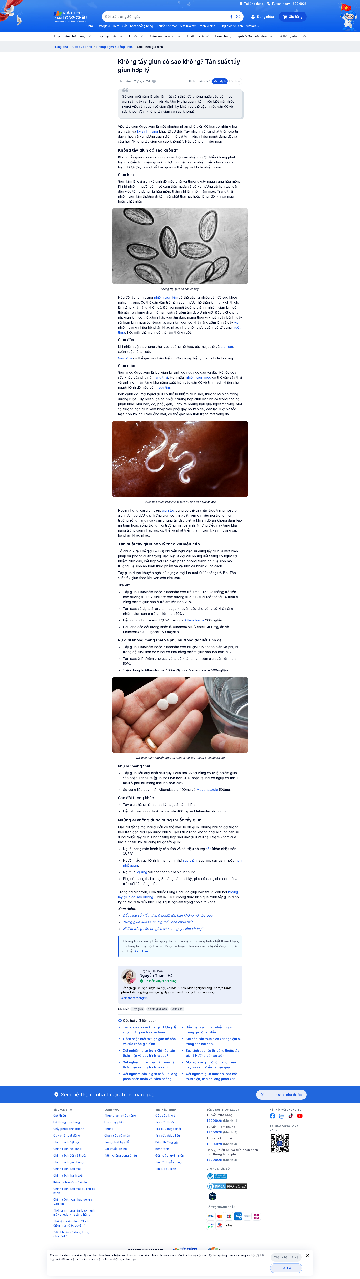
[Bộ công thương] (216, 1176)
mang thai (160, 377)
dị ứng (142, 872)
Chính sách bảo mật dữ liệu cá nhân (74, 1191)
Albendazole (194, 620)
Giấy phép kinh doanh (68, 1129)
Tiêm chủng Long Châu (120, 1155)
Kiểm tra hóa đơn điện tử (70, 1182)
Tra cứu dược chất (168, 1129)
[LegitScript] (227, 1196)
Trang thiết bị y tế (116, 1142)
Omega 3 (104, 26)
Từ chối (286, 1268)
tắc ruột (227, 346)
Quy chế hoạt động (66, 1135)
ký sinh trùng (147, 131)
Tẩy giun (137, 1009)
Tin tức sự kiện (165, 1168)
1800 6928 (299, 3)
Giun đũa (125, 358)
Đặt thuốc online (115, 1148)
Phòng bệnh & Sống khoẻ (114, 47)
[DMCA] (227, 1186)
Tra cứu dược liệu (167, 1135)
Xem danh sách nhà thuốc (281, 1095)
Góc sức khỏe (82, 47)
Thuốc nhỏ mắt (166, 26)
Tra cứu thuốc (165, 1122)
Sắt (124, 26)
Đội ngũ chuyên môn (169, 1155)
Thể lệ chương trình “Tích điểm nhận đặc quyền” (71, 1223)
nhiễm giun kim (166, 297)
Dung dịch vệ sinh (231, 26)
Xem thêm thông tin (134, 998)
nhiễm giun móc (198, 377)
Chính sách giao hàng (68, 1162)
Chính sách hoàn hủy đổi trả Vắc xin (72, 1201)
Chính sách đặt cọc (66, 1142)
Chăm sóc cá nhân (117, 1135)
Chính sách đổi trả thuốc (70, 1155)
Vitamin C (252, 26)
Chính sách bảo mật (67, 1168)
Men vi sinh (207, 26)
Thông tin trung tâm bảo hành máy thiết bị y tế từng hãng (74, 1212)
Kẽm (116, 26)
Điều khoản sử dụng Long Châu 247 (71, 1234)
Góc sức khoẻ (165, 1115)
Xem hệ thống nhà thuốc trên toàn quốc (109, 1095)
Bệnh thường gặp (167, 1142)
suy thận (190, 860)
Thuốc (108, 1129)
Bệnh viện (162, 1148)
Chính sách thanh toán (68, 1175)
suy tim (164, 387)
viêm (237, 322)
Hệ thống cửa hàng (66, 1122)
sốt (208, 849)
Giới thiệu (59, 1115)
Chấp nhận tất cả (286, 1257)
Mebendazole (207, 789)
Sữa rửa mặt (188, 26)
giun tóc (168, 510)
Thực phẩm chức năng (120, 1115)
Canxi (90, 26)
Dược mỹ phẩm (114, 1122)
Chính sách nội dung (67, 1148)
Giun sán (177, 1009)
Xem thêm (142, 951)
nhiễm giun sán (157, 1009)
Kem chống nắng (141, 26)
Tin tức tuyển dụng (168, 1162)
